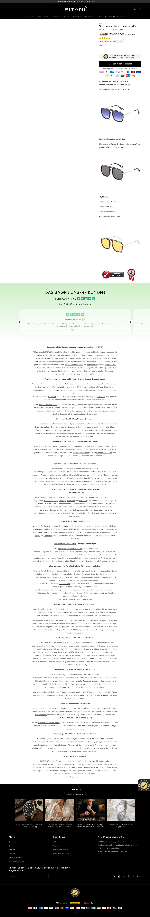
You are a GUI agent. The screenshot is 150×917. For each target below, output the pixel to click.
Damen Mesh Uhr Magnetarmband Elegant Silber (121, 826)
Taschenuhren (39, 368)
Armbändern (84, 368)
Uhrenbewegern (100, 571)
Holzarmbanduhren (53, 368)
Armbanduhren (84, 352)
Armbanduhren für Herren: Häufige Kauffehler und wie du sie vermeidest (90, 826)
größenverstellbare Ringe (88, 711)
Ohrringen (104, 368)
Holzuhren (51, 742)
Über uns (12, 853)
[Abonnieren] (46, 876)
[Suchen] (135, 9)
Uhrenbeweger (108, 577)
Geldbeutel (47, 643)
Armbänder (48, 500)
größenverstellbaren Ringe (49, 722)
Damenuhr (101, 396)
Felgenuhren (78, 446)
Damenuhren (92, 364)
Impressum (57, 846)
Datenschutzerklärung (61, 853)
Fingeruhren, (110, 364)
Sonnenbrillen (71, 711)
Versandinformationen (17, 861)
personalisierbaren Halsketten (70, 548)
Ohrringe (62, 500)
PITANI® (79, 912)
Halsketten (94, 368)
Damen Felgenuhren (104, 452)
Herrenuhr (52, 396)
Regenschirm (62, 630)
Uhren (90, 355)
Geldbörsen (59, 643)
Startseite (12, 842)
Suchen (11, 846)
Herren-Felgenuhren (81, 452)
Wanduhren (47, 678)
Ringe (55, 500)
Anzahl (101, 45)
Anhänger (83, 500)
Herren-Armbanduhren (74, 364)
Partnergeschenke (78, 513)
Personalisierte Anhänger (99, 558)
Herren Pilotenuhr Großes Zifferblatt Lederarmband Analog (29, 826)
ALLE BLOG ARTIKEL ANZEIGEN (75, 794)
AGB (54, 842)
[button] (104, 38)
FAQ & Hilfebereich (15, 857)
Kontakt (12, 850)
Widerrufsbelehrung (60, 850)
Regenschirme (96, 609)
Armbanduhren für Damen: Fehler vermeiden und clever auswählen (60, 826)
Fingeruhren (49, 472)
